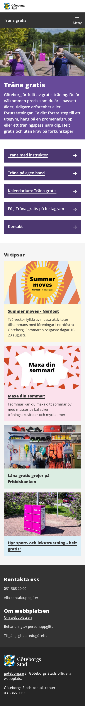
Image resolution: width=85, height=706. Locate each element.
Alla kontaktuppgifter (21, 597)
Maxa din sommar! (26, 396)
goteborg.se (14, 673)
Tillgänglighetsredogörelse (26, 635)
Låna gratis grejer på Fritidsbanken (28, 478)
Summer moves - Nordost (33, 311)
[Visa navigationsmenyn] (77, 20)
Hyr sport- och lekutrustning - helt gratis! (42, 546)
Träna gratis (15, 20)
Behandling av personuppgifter (29, 626)
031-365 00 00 (15, 693)
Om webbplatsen (18, 617)
